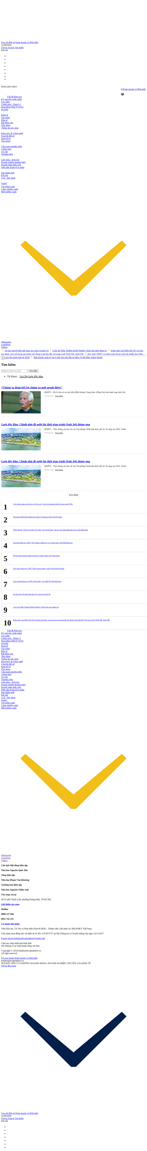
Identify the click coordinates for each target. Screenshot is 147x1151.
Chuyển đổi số (7, 136)
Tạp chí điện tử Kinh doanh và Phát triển (19, 42)
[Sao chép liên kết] (122, 94)
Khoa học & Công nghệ (12, 133)
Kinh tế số (5, 138)
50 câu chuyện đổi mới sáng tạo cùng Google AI (26, 350)
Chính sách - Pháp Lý (11, 104)
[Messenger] (8, 73)
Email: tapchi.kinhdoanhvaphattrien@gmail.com (23, 938)
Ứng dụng (5, 141)
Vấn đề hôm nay (14, 96)
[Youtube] (8, 69)
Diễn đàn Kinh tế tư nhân (12, 167)
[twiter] (8, 56)
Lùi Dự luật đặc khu (31, 376)
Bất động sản (7, 123)
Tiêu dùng (5, 125)
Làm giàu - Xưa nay (10, 159)
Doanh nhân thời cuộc (11, 165)
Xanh (4, 183)
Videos (4, 347)
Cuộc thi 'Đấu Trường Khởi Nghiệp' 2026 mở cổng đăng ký (80, 350)
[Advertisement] (73, 21)
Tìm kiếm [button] (19, 47)
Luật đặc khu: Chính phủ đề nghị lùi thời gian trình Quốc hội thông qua (45, 424)
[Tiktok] (8, 76)
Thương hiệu (7, 154)
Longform (5, 344)
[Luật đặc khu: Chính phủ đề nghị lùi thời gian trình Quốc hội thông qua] (21, 439)
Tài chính (5, 117)
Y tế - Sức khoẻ (8, 178)
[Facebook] (8, 63)
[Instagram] (8, 66)
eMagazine (6, 342)
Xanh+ (4, 700)
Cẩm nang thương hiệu (11, 146)
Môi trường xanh (9, 192)
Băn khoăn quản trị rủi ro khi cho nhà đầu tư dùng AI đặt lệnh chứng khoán (67, 357)
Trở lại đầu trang (8, 966)
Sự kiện (4, 109)
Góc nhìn (5, 102)
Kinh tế (4, 115)
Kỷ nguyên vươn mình (11, 99)
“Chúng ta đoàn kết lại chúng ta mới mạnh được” (31, 387)
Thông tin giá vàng (9, 128)
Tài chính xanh (8, 186)
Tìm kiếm (33, 371)
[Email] (8, 59)
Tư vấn (4, 151)
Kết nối (4, 175)
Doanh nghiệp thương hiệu (13, 162)
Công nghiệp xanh (9, 189)
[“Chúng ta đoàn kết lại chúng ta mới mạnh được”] (21, 402)
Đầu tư (4, 120)
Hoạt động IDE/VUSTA (12, 107)
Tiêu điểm (59, 396)
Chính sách (6, 149)
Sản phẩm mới (7, 173)
